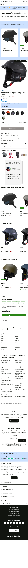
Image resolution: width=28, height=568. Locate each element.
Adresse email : (14, 438)
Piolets (2, 382)
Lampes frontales (5, 375)
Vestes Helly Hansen (19, 369)
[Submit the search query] (26, 5)
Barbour (3, 349)
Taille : (2, 122)
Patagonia (3, 333)
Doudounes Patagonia (20, 396)
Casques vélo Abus (19, 394)
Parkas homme (4, 367)
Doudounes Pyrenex (19, 367)
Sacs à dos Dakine (19, 378)
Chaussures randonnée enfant (6, 392)
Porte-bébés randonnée (6, 396)
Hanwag (16, 345)
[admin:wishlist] (25, 128)
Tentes (2, 371)
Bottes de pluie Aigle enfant (21, 364)
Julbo (16, 342)
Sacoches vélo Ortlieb (19, 389)
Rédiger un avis (4, 94)
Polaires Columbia (19, 371)
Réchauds (3, 378)
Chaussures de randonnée (7, 384)
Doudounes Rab (18, 383)
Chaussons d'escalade (6, 389)
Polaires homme (4, 369)
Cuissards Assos (18, 380)
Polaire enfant (18, 362)
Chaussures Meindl (19, 376)
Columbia (17, 334)
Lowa (2, 340)
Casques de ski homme (19, 403)
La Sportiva (3, 338)
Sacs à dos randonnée (6, 380)
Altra (2, 342)
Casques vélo (4, 394)
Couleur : (7, 109)
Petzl (16, 349)
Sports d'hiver (5, 403)
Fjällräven (17, 333)
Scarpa (16, 336)
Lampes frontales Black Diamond (20, 374)
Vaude (16, 338)
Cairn (2, 90)
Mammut (17, 340)
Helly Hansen (4, 347)
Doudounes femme (5, 360)
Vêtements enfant (19, 360)
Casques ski (11, 403)
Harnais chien (18, 385)
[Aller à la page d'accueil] (2, 403)
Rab (2, 336)
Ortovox (2, 334)
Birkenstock (17, 347)
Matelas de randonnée (6, 373)
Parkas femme (4, 362)
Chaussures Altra (18, 391)
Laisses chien (18, 387)
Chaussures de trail (5, 386)
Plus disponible (13, 128)
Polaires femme (4, 364)
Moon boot (3, 345)
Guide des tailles (22, 122)
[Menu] (1, 5)
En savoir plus (4, 106)
